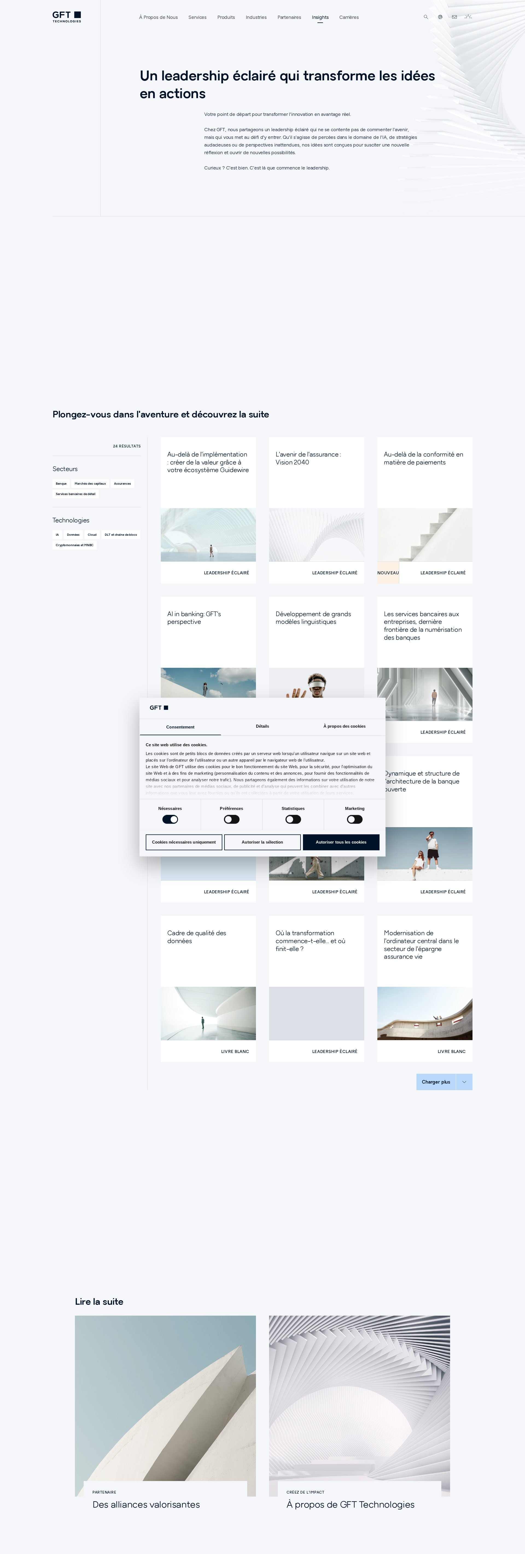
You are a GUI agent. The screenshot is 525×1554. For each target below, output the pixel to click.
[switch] (232, 819)
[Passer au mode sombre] (468, 17)
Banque (61, 483)
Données (73, 534)
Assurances (122, 483)
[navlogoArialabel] (66, 17)
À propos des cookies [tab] (344, 726)
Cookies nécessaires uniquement (184, 842)
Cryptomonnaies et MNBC (75, 545)
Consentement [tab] (180, 727)
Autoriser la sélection (262, 842)
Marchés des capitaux (90, 483)
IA (57, 534)
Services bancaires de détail (75, 494)
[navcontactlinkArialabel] (454, 17)
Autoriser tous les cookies (341, 842)
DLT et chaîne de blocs (121, 534)
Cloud (92, 534)
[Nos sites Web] (440, 17)
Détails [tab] (262, 726)
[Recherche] (426, 17)
